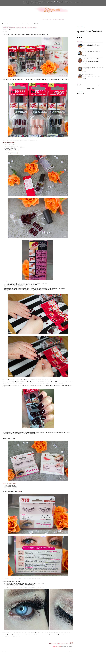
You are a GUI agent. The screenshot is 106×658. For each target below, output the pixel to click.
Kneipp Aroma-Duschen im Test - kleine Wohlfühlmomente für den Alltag (92, 59)
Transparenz (24, 23)
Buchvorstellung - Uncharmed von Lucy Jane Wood (91, 51)
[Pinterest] (80, 38)
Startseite (38, 651)
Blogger (92, 88)
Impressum (30, 23)
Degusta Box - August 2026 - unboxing (89, 44)
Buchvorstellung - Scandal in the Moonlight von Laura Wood (92, 67)
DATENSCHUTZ (36, 23)
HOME (2, 23)
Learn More (77, 2)
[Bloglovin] (81, 38)
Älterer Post (71, 651)
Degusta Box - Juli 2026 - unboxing (88, 74)
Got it (82, 2)
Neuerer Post (5, 651)
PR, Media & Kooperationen (15, 23)
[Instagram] (78, 38)
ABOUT (6, 23)
